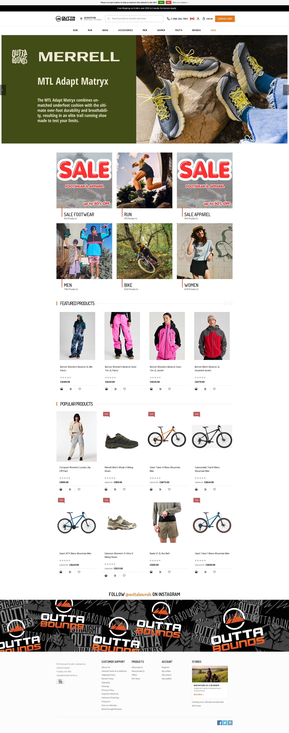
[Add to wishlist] (79, 389)
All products (137, 667)
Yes (161, 3)
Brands (196, 30)
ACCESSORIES (125, 30)
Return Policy (108, 679)
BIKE (75, 30)
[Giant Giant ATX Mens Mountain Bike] (76, 560)
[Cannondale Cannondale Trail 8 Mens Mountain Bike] (212, 478)
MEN (145, 30)
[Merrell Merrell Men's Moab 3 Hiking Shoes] (122, 478)
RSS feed (136, 679)
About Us (106, 667)
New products (138, 671)
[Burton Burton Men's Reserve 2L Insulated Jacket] (212, 336)
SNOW (105, 30)
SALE (213, 30)
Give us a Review (109, 705)
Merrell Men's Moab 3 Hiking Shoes (119, 469)
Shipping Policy (108, 675)
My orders (166, 671)
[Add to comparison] (71, 389)
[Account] (198, 18)
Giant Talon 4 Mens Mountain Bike (165, 469)
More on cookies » (180, 3)
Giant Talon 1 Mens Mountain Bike (212, 554)
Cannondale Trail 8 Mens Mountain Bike (207, 469)
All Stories (196, 706)
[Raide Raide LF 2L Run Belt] (167, 522)
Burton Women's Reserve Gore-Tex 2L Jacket (166, 369)
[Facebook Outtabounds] (219, 722)
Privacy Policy (108, 690)
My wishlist (167, 679)
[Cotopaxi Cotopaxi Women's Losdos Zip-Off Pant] (76, 436)
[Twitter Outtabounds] (224, 722)
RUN (90, 30)
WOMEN (161, 30)
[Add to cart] (61, 389)
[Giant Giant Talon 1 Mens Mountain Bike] (212, 560)
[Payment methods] (60, 681)
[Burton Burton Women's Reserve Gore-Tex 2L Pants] (122, 336)
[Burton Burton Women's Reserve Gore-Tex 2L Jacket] (167, 336)
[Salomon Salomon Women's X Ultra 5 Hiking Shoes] (122, 564)
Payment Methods (110, 694)
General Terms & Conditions (114, 671)
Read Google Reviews (112, 709)
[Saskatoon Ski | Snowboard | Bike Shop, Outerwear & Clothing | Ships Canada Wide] (65, 19)
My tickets (166, 675)
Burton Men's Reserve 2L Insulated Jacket (207, 369)
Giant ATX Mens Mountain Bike (75, 554)
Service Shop (225, 18)
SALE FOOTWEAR (79, 214)
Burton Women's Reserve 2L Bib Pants (76, 369)
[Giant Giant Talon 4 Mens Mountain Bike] (167, 478)
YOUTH (178, 30)
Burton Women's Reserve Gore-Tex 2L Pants (121, 369)
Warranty (106, 682)
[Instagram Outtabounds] (230, 722)
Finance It (106, 701)
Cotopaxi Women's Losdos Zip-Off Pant (75, 469)
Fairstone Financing (110, 698)
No (168, 3)
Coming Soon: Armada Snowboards (208, 702)
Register (165, 667)
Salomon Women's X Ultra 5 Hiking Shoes (119, 555)
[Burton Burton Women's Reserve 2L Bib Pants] (77, 336)
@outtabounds (138, 594)
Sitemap (105, 686)
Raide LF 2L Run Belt (160, 554)
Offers (134, 675)
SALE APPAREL (197, 214)
